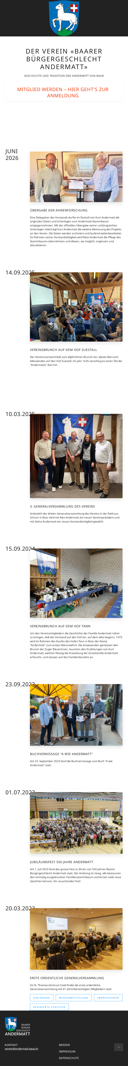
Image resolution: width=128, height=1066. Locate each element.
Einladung (41, 997)
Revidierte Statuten (49, 1007)
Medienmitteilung (73, 997)
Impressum (67, 1051)
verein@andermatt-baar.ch (21, 1048)
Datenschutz (69, 1058)
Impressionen (108, 997)
